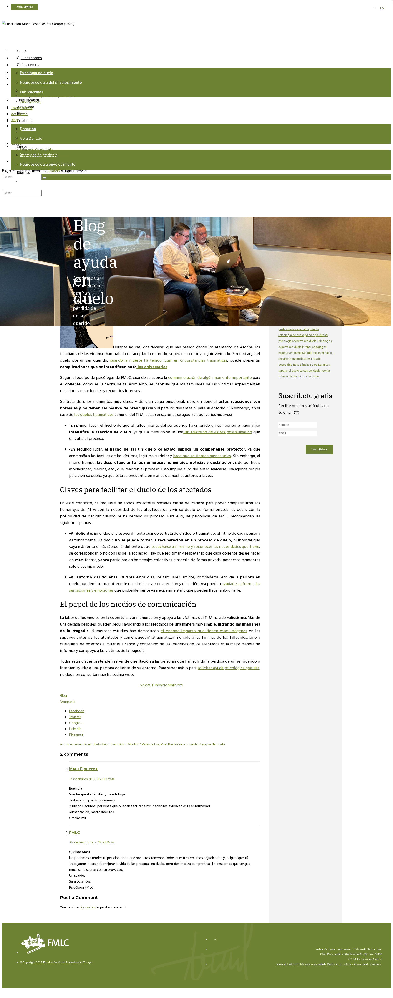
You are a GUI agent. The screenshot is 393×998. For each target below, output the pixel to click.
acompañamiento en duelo (80, 744)
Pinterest (76, 735)
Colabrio (53, 171)
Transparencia (21, 108)
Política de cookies (339, 964)
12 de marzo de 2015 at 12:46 (91, 779)
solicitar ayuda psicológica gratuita (228, 668)
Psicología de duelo (36, 73)
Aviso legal (361, 964)
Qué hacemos (28, 65)
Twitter (75, 717)
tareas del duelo (310, 370)
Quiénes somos (22, 79)
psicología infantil (316, 335)
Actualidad (19, 114)
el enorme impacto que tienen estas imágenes (204, 631)
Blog (14, 120)
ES (22, 181)
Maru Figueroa (83, 769)
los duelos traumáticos (93, 415)
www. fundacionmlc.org (161, 685)
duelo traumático (114, 744)
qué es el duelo (322, 353)
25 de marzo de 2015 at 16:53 (91, 843)
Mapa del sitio (285, 964)
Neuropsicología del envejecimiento (51, 83)
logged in (88, 907)
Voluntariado (30, 138)
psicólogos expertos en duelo (297, 341)
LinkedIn (75, 729)
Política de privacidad (311, 964)
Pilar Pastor (169, 744)
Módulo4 (135, 744)
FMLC (74, 833)
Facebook (76, 711)
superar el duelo (288, 370)
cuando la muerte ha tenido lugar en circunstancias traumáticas (168, 360)
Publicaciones (30, 102)
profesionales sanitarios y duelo (298, 329)
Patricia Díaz (151, 744)
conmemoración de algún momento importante (210, 378)
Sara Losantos (189, 744)
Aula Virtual (19, 162)
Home (15, 73)
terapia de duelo (212, 744)
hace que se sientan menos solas (202, 456)
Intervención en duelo (36, 150)
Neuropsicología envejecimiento (48, 165)
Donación (27, 132)
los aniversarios (151, 367)
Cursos (16, 144)
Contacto (376, 964)
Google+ (75, 723)
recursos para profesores (294, 359)
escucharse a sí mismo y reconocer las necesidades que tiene (205, 547)
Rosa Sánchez (302, 364)
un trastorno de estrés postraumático (217, 432)
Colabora (24, 121)
